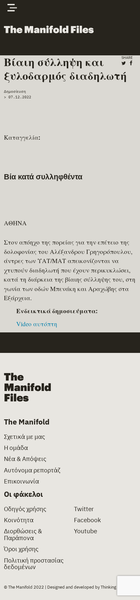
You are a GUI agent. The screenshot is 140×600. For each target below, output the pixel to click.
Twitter (84, 509)
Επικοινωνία (21, 481)
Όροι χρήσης (21, 549)
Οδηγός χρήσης (25, 509)
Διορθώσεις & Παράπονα (23, 534)
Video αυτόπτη (36, 324)
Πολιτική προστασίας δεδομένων (33, 564)
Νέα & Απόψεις (25, 458)
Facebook (87, 520)
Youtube (85, 531)
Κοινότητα (19, 520)
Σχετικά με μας (24, 436)
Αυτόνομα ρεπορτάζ (32, 470)
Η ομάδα (16, 447)
